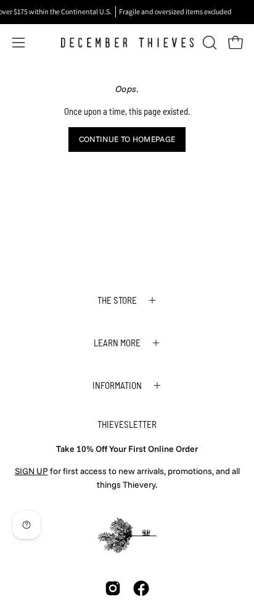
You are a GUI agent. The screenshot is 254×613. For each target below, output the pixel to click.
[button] (208, 42)
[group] (127, 11)
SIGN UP (31, 471)
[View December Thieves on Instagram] (113, 588)
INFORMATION (117, 385)
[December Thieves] (127, 42)
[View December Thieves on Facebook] (141, 588)
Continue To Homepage (127, 139)
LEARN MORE (117, 342)
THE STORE (117, 300)
